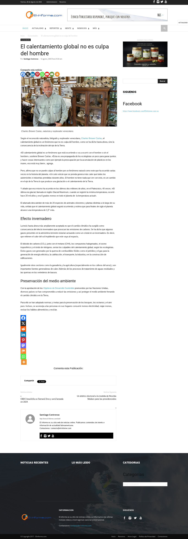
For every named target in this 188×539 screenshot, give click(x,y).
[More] (57, 74)
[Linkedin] (32, 74)
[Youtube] (165, 2)
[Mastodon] (23, 345)
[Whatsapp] (42, 74)
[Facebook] (154, 2)
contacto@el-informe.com (81, 525)
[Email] (51, 74)
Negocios (82, 28)
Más (95, 28)
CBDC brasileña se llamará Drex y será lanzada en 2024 (42, 400)
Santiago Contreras (31, 59)
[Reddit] (23, 329)
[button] (164, 31)
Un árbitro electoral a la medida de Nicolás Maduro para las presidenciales (96, 397)
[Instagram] (158, 2)
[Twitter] (162, 2)
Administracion (52, 2)
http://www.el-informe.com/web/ (50, 419)
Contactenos (162, 536)
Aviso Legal (132, 536)
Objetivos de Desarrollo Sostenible (58, 288)
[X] (27, 74)
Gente (68, 28)
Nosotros (62, 2)
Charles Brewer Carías (91, 138)
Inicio (25, 28)
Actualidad (37, 28)
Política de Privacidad (147, 536)
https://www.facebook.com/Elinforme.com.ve (141, 111)
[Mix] (23, 351)
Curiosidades (33, 36)
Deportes (54, 28)
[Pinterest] (37, 74)
